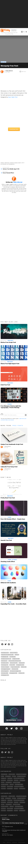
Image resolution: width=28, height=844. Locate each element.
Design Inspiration (6, 658)
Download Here (14, 129)
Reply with (26, 415)
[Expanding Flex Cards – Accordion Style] (14, 593)
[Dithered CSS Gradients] (14, 571)
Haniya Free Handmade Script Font (12, 444)
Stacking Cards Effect (8, 561)
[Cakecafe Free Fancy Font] (14, 457)
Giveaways (5, 664)
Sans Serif (18, 162)
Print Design (5, 671)
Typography (11, 164)
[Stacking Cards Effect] (14, 550)
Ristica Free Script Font (8, 342)
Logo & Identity (15, 666)
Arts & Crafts (14, 652)
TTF (23, 162)
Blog (17, 654)
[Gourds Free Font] (14, 529)
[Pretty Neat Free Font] (14, 486)
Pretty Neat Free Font (8, 498)
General (22, 662)
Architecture (5, 652)
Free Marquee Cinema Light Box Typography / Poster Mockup (11, 406)
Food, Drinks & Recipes (15, 660)
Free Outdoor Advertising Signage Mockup (13, 823)
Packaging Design (19, 784)
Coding (9, 517)
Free (2, 162)
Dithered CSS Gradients (8, 582)
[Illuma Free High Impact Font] (14, 352)
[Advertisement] (14, 14)
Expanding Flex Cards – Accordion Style (13, 604)
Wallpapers (5, 675)
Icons (12, 664)
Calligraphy (5, 656)
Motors (24, 666)
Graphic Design (9, 162)
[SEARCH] (23, 32)
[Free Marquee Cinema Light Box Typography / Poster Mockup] (14, 395)
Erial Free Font (5, 385)
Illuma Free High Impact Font (10, 363)
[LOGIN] (22, 31)
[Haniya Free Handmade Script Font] (14, 435)
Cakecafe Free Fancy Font (9, 467)
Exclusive (4, 660)
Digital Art (16, 658)
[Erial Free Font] (14, 373)
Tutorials (14, 559)
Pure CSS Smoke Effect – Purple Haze (13, 519)
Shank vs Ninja (5, 819)
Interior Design (5, 666)
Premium (4, 786)
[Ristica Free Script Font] (14, 331)
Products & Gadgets (16, 671)
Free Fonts (10, 340)
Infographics (20, 664)
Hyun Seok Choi (12, 97)
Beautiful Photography (7, 654)
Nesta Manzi (4, 817)
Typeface (4, 164)
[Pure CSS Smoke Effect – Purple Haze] (14, 508)
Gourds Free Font (6, 540)
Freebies (9, 404)
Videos (21, 673)
